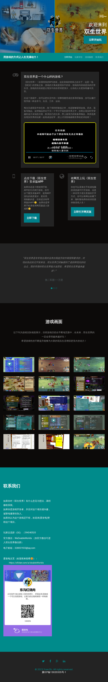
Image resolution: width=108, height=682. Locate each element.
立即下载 (32, 217)
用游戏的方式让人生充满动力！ (21, 57)
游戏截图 (89, 57)
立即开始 (68, 57)
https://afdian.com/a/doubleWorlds (26, 562)
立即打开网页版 (82, 211)
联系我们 (99, 57)
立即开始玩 (95, 39)
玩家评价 (79, 57)
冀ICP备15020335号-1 (54, 672)
